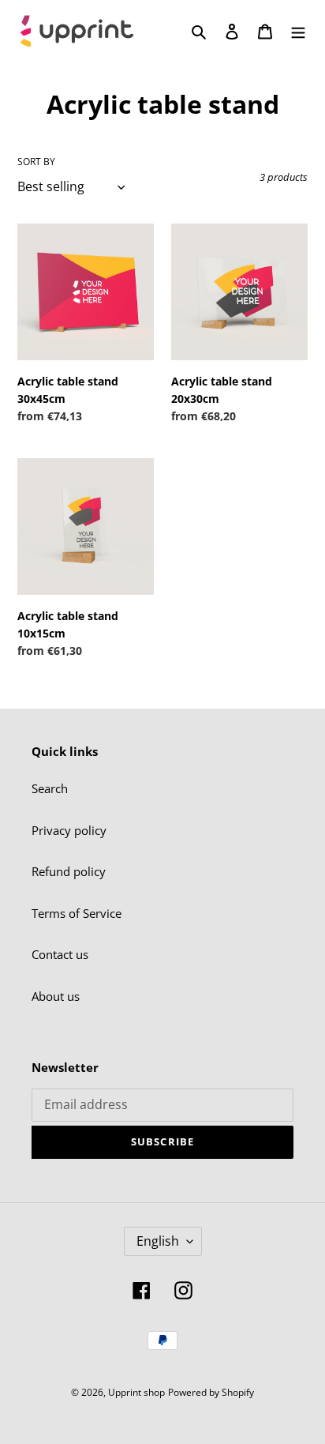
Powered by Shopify (211, 1392)
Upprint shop (136, 1392)
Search (50, 788)
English (157, 1241)
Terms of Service (76, 913)
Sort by (36, 161)
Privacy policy (69, 830)
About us (56, 996)
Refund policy (69, 871)
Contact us (60, 954)
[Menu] (298, 30)
